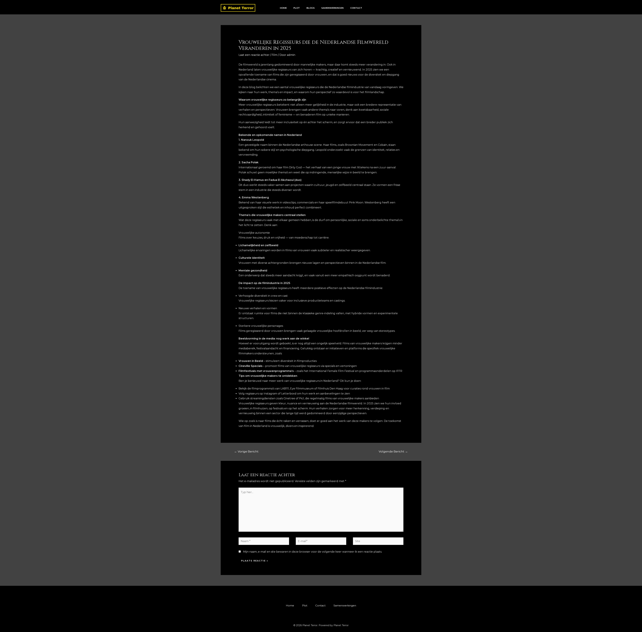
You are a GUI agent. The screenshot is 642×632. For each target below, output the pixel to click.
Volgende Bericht (393, 451)
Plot (296, 8)
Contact (356, 8)
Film (274, 54)
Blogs (310, 8)
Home (283, 8)
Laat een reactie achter (254, 54)
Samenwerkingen (332, 8)
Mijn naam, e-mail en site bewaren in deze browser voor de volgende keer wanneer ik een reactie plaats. (312, 551)
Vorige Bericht (246, 451)
